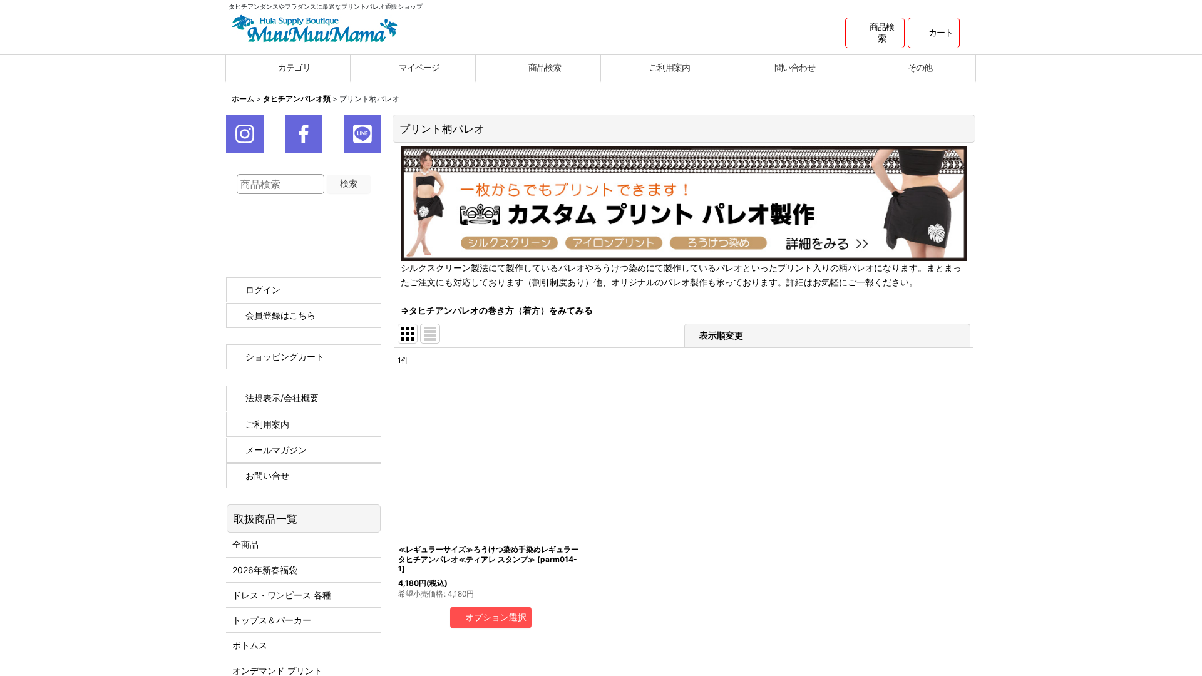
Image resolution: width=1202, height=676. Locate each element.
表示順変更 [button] (721, 335)
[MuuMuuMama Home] (315, 27)
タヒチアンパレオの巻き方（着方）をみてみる (501, 310)
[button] (875, 33)
